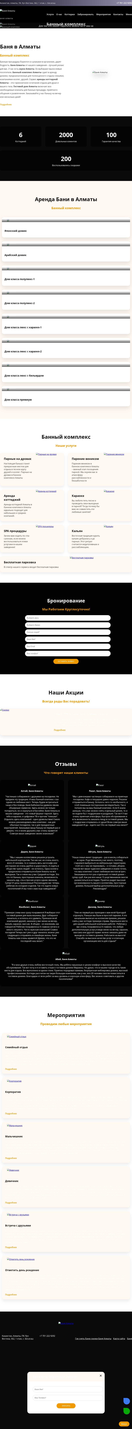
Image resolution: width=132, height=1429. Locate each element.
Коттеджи (70, 14)
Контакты (118, 14)
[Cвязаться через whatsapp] (126, 1411)
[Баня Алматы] (66, 1323)
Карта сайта (119, 1338)
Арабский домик (15, 255)
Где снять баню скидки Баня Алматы (93, 1338)
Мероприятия (103, 14)
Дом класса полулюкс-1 (20, 279)
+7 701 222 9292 (124, 3)
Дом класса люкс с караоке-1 (23, 327)
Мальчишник (14, 1136)
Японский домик (16, 230)
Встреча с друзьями (18, 1225)
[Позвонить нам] (126, 1401)
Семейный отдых (16, 1047)
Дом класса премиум (18, 399)
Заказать (66, 1406)
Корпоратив (13, 1091)
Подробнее (6, 104)
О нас (59, 14)
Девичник (11, 1181)
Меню (129, 14)
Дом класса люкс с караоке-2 (23, 351)
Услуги (50, 14)
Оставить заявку (66, 661)
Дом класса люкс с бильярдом (24, 375)
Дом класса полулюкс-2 (20, 303)
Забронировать (85, 14)
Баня (129, 1338)
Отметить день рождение (22, 1270)
